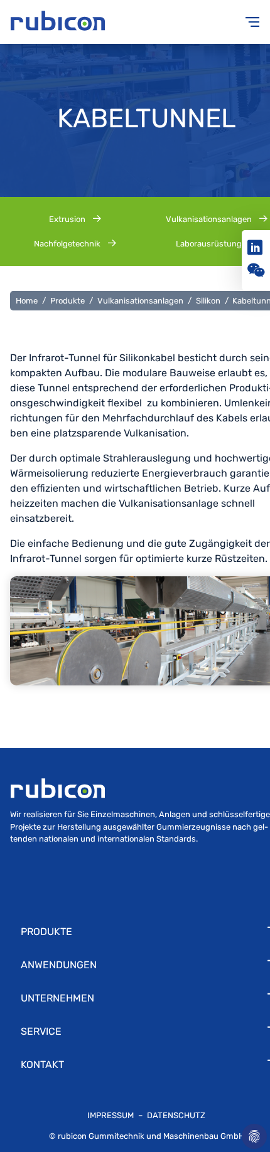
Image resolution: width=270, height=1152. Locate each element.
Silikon (208, 300)
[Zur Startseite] (72, 22)
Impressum (111, 1115)
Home (27, 300)
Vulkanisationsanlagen (140, 300)
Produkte (67, 300)
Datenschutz (176, 1115)
